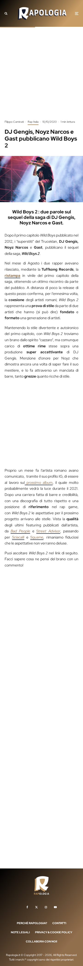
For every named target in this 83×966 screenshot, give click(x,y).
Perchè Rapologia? (32, 923)
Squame (36, 537)
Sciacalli (18, 537)
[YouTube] (55, 907)
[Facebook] (27, 907)
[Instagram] (45, 907)
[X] (36, 907)
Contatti (59, 923)
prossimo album (39, 482)
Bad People (20, 531)
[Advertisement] (41, 76)
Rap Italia (33, 122)
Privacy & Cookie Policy (53, 932)
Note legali (20, 932)
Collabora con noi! (41, 941)
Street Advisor (48, 531)
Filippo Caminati (14, 122)
